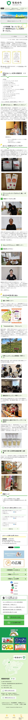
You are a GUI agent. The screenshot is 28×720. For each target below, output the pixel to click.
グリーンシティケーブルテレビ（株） (13, 193)
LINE (16, 588)
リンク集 (16, 704)
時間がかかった (6, 525)
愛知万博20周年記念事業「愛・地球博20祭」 (12, 609)
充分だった (5, 512)
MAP (14, 678)
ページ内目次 (14, 36)
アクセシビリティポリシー (7, 704)
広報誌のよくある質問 (13, 578)
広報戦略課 (4, 538)
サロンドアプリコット (9, 245)
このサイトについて (6, 702)
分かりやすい (5, 518)
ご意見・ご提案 (23, 704)
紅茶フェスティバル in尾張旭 (11, 355)
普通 (15, 512)
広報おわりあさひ (14, 8)
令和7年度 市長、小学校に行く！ (10, 604)
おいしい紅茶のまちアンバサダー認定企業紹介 (13, 602)
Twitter (16, 585)
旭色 (4, 300)
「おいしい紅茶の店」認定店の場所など (9, 101)
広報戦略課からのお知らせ (13, 570)
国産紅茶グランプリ (8, 395)
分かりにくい (5, 519)
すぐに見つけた (6, 524)
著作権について (21, 702)
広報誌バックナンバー (13, 574)
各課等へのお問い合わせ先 (9, 690)
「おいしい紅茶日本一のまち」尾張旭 (11, 498)
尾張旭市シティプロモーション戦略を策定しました (14, 607)
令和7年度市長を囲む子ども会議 (10, 612)
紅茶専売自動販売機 (15, 451)
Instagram (15, 593)
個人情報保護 (14, 702)
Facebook (16, 583)
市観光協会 (21, 66)
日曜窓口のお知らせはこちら (10, 697)
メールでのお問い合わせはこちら (9, 543)
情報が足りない (6, 513)
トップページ (7, 8)
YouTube (16, 590)
